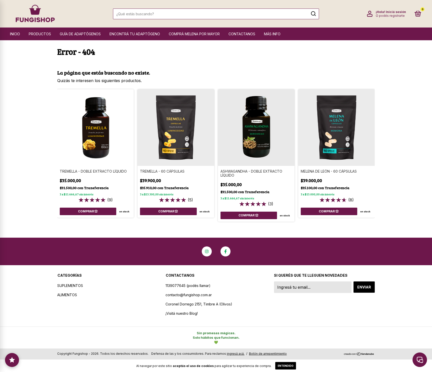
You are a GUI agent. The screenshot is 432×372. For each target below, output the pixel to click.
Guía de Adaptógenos (80, 34)
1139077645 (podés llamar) (188, 285)
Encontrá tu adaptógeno (135, 34)
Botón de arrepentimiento (268, 353)
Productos (40, 34)
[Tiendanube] (359, 354)
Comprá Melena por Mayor (194, 34)
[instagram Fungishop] (207, 251)
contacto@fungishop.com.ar (189, 295)
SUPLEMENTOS (70, 285)
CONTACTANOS (241, 34)
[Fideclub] (12, 360)
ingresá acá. (235, 353)
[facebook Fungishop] (225, 251)
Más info (272, 34)
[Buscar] (313, 13)
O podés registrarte (390, 16)
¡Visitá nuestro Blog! (182, 313)
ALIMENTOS (67, 295)
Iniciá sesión (396, 12)
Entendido (286, 365)
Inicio (15, 34)
